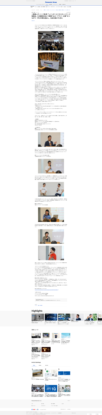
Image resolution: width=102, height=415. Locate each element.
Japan (32, 7)
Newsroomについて (63, 409)
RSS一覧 (69, 409)
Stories (65, 6)
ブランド (36, 305)
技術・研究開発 (43, 6)
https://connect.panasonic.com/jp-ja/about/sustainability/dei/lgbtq (46, 289)
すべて (36, 6)
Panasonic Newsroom (36, 400)
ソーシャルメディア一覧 (42, 409)
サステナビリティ (53, 6)
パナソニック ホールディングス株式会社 (30, 0)
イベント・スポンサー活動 (59, 6)
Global (69, 400)
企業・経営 (38, 6)
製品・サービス (48, 6)
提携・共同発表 (40, 305)
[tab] (40, 365)
